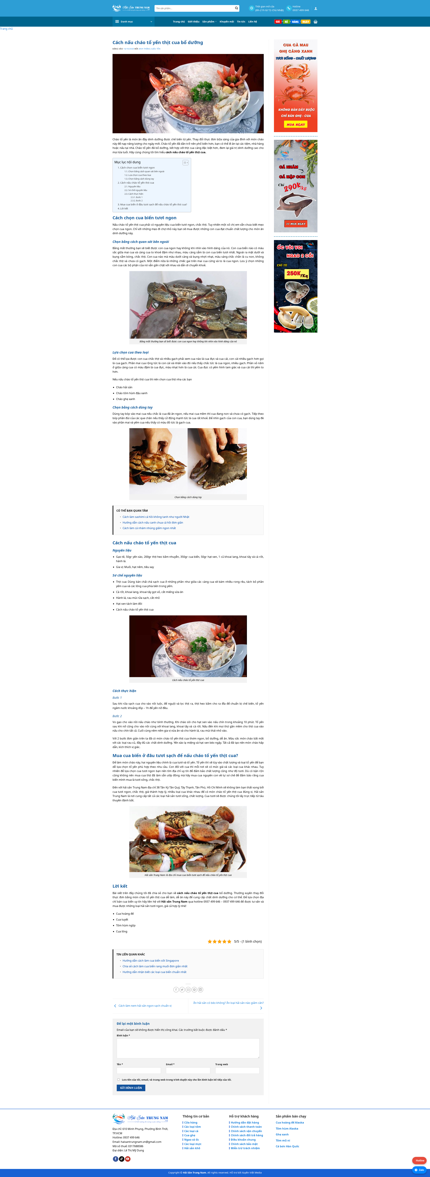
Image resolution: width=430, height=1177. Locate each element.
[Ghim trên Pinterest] (194, 989)
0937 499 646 (301, 10)
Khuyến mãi (227, 21)
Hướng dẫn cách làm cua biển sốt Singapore (151, 960)
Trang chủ (179, 21)
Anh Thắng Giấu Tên (149, 48)
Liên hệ (252, 21)
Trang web (221, 1064)
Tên (120, 1064)
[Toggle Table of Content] (184, 162)
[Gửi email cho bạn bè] (188, 989)
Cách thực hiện (136, 193)
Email (170, 1064)
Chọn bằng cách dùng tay (141, 178)
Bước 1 (139, 197)
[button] (315, 8)
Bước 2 (139, 200)
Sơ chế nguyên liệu (137, 190)
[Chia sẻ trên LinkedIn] (200, 989)
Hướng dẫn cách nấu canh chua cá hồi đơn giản (153, 522)
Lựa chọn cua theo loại (139, 175)
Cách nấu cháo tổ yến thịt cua (137, 182)
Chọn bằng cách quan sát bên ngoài (146, 171)
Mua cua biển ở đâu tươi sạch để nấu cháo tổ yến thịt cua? (154, 204)
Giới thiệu (193, 21)
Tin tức (241, 21)
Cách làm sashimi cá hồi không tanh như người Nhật (156, 517)
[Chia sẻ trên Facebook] (176, 989)
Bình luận (123, 1035)
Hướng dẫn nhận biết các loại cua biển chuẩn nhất (154, 972)
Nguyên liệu (134, 186)
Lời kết (124, 208)
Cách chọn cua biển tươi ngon (137, 167)
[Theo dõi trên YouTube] (128, 1159)
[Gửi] (236, 8)
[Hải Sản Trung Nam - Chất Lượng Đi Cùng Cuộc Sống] (131, 8)
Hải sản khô (192, 1148)
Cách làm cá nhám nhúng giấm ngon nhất (149, 528)
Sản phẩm (208, 21)
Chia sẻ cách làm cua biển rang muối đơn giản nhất (155, 966)
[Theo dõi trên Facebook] (115, 1159)
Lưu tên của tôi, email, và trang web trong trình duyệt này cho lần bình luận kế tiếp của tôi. (176, 1079)
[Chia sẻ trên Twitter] (182, 989)
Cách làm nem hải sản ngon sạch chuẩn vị (144, 1006)
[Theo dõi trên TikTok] (121, 1159)
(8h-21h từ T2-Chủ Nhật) (269, 10)
